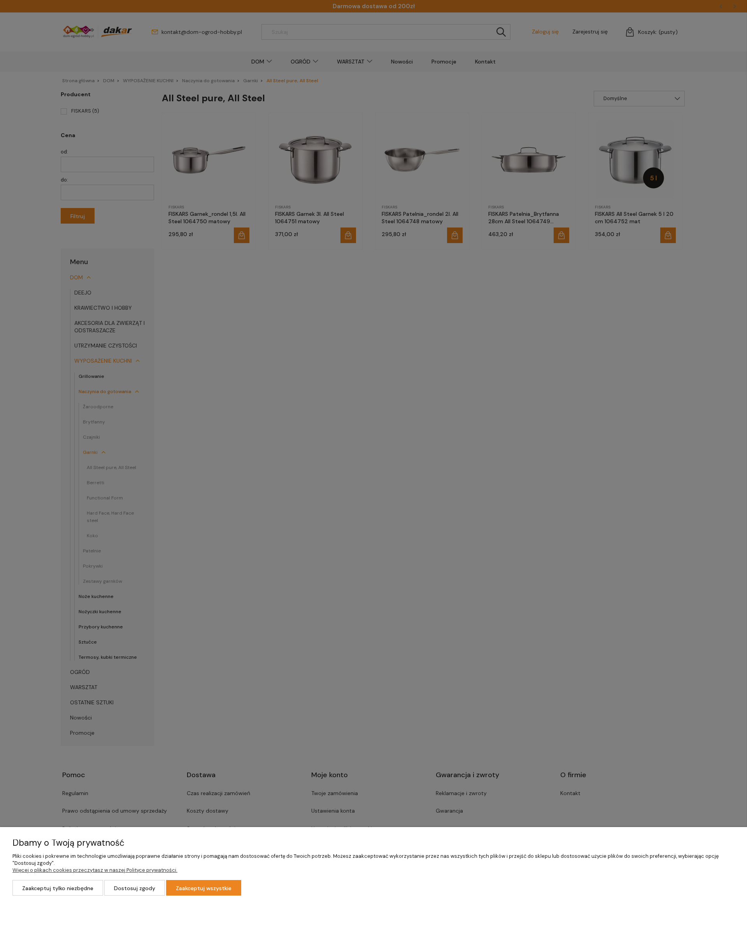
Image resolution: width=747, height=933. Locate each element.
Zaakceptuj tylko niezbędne (57, 888)
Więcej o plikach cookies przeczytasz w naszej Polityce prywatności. (94, 870)
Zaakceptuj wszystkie (203, 888)
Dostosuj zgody (134, 888)
